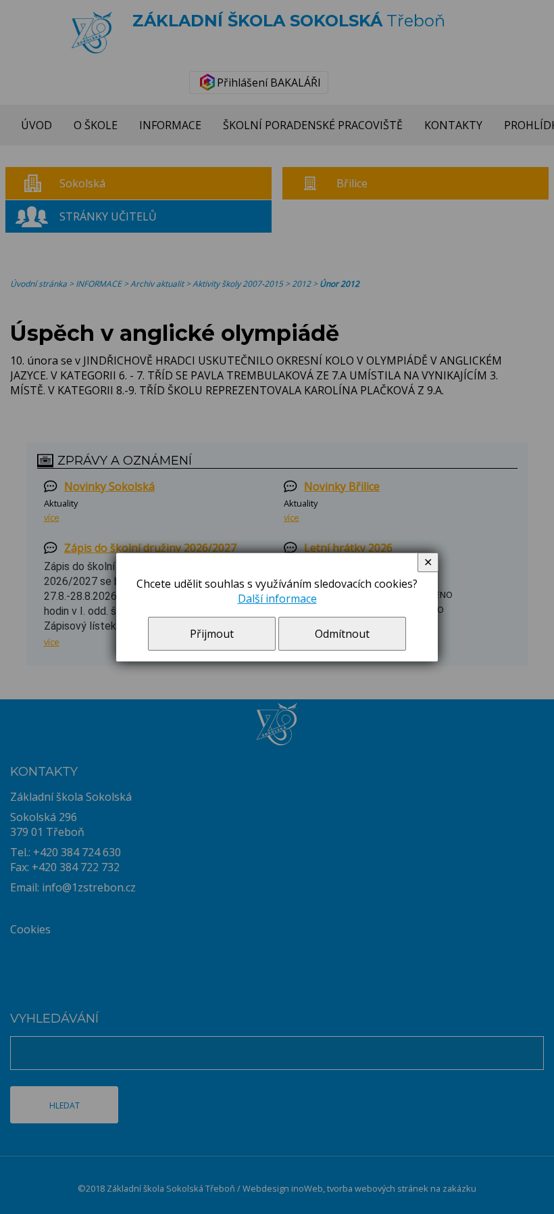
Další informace (277, 598)
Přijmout (212, 633)
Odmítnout (342, 633)
